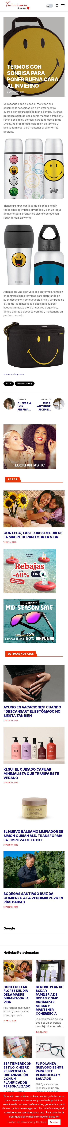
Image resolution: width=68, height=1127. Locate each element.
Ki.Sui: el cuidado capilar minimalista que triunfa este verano (31, 773)
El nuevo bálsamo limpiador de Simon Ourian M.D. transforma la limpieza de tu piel (33, 835)
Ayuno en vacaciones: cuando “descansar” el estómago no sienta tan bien (32, 711)
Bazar (9, 383)
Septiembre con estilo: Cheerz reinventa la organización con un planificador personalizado (17, 1075)
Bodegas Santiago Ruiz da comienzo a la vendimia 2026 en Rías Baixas (33, 898)
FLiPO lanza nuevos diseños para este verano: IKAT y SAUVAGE (49, 1071)
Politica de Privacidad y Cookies (26, 1122)
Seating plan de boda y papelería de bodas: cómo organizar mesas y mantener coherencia (49, 1000)
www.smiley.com (13, 374)
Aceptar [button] (54, 1122)
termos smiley (24, 383)
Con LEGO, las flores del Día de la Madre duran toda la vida (32, 535)
